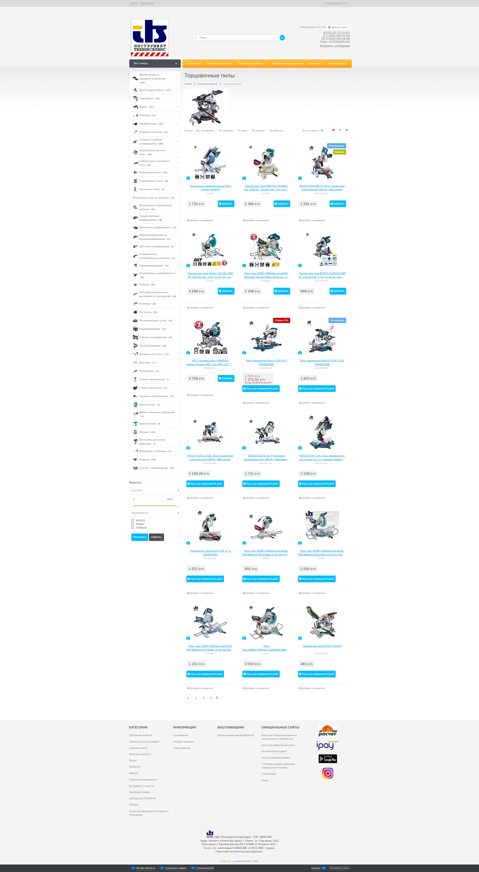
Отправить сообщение (335, 45)
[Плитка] (334, 130)
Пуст (345, 3)
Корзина (315, 868)
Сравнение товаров (175, 868)
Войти (134, 3)
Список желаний (205, 868)
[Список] (340, 130)
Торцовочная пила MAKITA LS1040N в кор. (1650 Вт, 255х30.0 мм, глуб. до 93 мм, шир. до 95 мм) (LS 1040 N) (266, 190)
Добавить (227, 203)
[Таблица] (347, 130)
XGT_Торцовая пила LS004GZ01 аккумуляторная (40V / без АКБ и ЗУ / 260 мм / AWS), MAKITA (210, 364)
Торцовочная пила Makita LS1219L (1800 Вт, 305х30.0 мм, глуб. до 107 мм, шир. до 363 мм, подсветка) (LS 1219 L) (210, 277)
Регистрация (147, 3)
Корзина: (339, 27)
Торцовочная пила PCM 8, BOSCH (322, 646)
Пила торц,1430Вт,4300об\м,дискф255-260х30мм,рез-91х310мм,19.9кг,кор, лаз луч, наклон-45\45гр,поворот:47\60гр (266, 277)
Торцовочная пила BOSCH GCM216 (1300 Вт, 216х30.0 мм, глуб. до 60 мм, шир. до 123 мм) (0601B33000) (322, 277)
